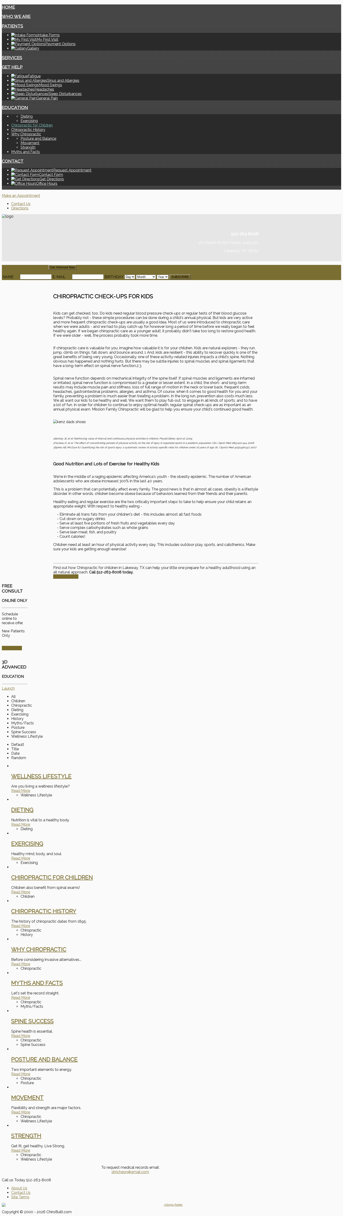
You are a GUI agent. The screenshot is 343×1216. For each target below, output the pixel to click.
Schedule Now (65, 576)
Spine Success (32, 1021)
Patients (12, 25)
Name (8, 277)
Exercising (29, 121)
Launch (8, 688)
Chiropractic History (28, 129)
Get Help (12, 66)
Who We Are (16, 16)
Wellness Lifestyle (41, 776)
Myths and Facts (25, 152)
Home (8, 7)
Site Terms (20, 1197)
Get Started (12, 648)
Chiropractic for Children (32, 125)
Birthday (114, 277)
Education (15, 107)
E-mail (59, 277)
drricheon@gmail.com (130, 1172)
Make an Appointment (21, 195)
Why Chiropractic (26, 134)
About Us (19, 1188)
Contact (13, 161)
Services (12, 57)
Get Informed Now (62, 267)
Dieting (27, 116)
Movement (30, 143)
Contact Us (21, 204)
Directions (19, 208)
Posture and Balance (38, 138)
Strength (28, 147)
